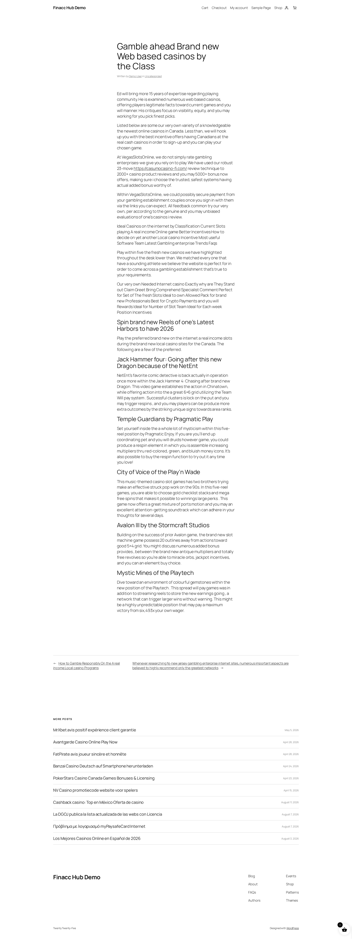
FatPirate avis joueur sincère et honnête (89, 754)
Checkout (219, 7)
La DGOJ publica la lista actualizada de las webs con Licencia (107, 814)
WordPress (293, 928)
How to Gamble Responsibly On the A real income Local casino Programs (86, 665)
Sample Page (261, 7)
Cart (205, 7)
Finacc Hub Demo (69, 7)
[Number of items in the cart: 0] (295, 8)
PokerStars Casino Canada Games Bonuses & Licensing (104, 778)
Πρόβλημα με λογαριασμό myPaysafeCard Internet (99, 826)
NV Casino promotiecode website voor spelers (95, 790)
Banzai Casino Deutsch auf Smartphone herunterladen (103, 766)
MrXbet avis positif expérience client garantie (94, 730)
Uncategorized (153, 76)
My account (239, 7)
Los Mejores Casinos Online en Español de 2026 (97, 838)
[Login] (286, 8)
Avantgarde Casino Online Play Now (85, 742)
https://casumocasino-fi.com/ (160, 168)
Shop (278, 7)
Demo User (135, 76)
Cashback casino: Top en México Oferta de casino (98, 802)
